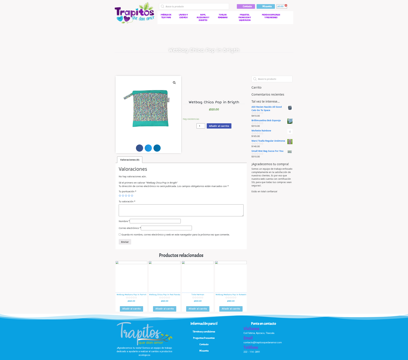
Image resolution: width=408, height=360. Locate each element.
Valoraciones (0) (129, 159)
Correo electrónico (130, 228)
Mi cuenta (204, 350)
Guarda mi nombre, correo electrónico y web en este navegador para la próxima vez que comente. (175, 234)
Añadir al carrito (219, 125)
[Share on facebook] (139, 148)
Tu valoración (127, 201)
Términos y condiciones (204, 331)
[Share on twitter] (148, 148)
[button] (246, 6)
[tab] (129, 159)
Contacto (203, 344)
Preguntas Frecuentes (204, 338)
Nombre (124, 221)
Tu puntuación (127, 191)
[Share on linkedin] (157, 148)
